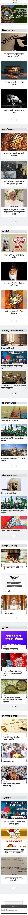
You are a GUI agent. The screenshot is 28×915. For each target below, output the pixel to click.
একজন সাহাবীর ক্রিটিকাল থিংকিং (10, 531)
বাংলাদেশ (4, 362)
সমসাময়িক (4, 382)
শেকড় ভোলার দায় (9, 762)
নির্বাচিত (3, 344)
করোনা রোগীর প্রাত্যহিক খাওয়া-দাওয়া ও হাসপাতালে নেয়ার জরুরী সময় (13, 673)
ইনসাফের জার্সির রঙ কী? (8, 348)
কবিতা (5, 611)
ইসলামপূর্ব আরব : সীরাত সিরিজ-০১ (14, 16)
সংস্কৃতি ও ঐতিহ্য (6, 734)
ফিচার (4, 564)
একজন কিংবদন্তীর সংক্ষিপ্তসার (9, 421)
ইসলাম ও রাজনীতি (13, 206)
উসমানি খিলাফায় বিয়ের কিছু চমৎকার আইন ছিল (12, 738)
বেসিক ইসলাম (13, 50)
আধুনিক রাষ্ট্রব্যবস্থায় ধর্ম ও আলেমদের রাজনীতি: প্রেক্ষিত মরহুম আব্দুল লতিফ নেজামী (14, 212)
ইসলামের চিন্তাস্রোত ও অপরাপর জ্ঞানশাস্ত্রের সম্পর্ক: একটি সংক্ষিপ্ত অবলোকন (13, 700)
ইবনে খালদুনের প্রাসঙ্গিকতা (8, 493)
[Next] (15, 120)
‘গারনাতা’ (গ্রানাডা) (9, 614)
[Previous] (12, 120)
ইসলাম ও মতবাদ (5, 489)
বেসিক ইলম (14, 150)
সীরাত (14, 13)
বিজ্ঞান (5, 646)
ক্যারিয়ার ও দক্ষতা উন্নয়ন (11, 649)
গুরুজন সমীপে (7, 591)
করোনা (5, 668)
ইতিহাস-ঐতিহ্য (5, 417)
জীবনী (14, 251)
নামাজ (14, 107)
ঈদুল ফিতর (5, 759)
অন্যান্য (14, 846)
